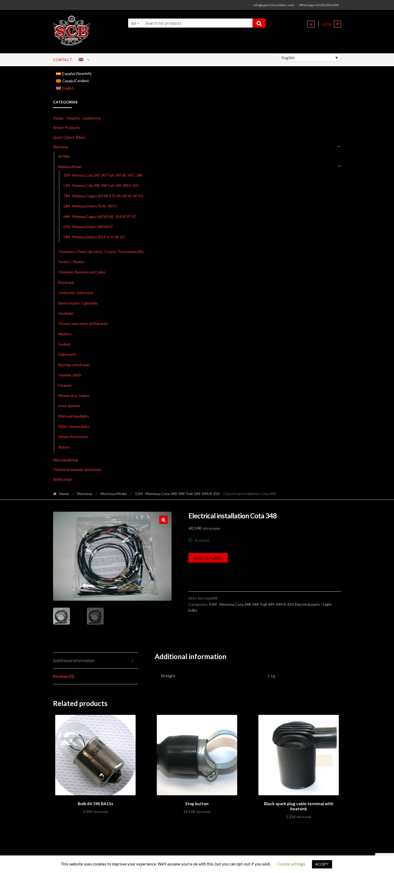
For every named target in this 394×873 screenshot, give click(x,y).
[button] (163, 519)
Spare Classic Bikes (69, 137)
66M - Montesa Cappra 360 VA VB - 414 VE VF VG (99, 217)
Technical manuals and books (77, 469)
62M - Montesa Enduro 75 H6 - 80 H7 (90, 206)
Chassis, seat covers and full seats (83, 324)
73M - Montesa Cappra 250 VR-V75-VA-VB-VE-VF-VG (103, 196)
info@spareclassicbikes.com (274, 5)
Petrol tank (66, 283)
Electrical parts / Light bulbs (78, 303)
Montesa (60, 146)
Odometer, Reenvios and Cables (82, 272)
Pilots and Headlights (73, 416)
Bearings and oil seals (74, 365)
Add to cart (208, 557)
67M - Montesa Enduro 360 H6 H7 (88, 227)
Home (64, 493)
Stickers (64, 447)
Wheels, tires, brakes (73, 396)
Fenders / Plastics (71, 262)
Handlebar (66, 313)
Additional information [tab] (74, 660)
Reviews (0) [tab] (63, 676)
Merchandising (65, 460)
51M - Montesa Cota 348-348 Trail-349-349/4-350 (100, 186)
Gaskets (64, 344)
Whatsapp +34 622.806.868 (319, 5)
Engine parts (67, 354)
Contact (62, 59)
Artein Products (66, 127)
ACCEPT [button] (322, 864)
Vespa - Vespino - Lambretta (77, 118)
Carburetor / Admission (75, 293)
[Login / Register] (310, 24)
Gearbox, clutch (69, 375)
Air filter (64, 156)
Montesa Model (69, 167)
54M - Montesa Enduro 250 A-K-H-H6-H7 (93, 237)
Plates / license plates (74, 427)
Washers (65, 334)
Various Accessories (73, 437)
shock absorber (69, 406)
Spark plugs (62, 479)
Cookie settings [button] (291, 863)
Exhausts (65, 386)
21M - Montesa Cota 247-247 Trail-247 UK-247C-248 (102, 175)
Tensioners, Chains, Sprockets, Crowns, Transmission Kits (101, 252)
